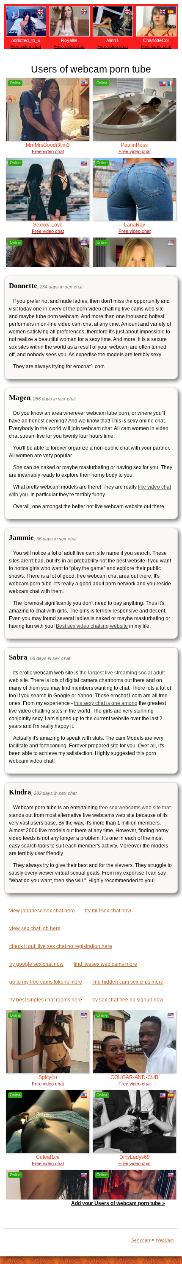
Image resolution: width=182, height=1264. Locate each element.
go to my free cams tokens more (45, 982)
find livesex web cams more (105, 964)
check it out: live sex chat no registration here (60, 946)
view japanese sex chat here (42, 911)
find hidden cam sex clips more (127, 982)
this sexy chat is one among (106, 703)
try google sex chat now (36, 964)
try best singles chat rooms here (45, 1000)
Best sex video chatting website (92, 626)
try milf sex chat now (108, 911)
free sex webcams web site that (135, 808)
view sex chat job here (35, 928)
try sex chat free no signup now (127, 1000)
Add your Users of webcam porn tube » (118, 1203)
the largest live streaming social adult (122, 673)
